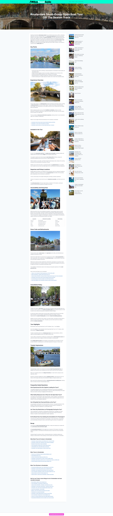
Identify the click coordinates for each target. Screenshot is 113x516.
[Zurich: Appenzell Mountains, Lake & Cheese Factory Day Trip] (71, 108)
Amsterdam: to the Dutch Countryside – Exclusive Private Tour (42, 486)
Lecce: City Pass (78, 93)
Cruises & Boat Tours (50, 19)
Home (76, 1)
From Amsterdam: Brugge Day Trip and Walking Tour (40, 494)
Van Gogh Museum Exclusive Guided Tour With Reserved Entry (42, 278)
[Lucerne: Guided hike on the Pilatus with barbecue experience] (71, 140)
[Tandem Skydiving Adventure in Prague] (71, 69)
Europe (56, 19)
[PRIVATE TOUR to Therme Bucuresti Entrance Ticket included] (71, 147)
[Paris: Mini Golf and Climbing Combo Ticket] (71, 173)
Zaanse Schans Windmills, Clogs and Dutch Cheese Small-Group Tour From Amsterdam (47, 275)
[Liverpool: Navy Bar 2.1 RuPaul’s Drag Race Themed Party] (71, 43)
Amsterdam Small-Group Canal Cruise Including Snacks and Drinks (43, 122)
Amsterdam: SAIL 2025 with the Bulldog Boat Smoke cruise (41, 487)
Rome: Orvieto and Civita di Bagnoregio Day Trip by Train (79, 114)
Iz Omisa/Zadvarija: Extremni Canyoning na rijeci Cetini (79, 75)
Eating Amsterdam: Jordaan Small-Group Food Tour (40, 274)
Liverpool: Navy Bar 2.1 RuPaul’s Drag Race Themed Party (79, 42)
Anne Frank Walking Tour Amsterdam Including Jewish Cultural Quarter (44, 280)
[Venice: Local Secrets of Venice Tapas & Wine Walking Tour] (71, 49)
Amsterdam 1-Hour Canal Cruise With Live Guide (40, 123)
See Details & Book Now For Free (56, 514)
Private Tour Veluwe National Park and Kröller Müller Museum (42, 496)
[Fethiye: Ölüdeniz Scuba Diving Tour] (71, 127)
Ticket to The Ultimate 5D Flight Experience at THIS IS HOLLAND (42, 273)
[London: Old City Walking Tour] (71, 121)
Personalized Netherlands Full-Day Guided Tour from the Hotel (42, 497)
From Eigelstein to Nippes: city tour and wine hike (78, 166)
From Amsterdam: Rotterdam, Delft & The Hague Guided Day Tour (43, 471)
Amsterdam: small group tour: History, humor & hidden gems (42, 458)
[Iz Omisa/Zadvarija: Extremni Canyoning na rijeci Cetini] (71, 75)
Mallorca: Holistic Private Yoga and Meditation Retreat (79, 88)
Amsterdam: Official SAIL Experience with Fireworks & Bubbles (42, 442)
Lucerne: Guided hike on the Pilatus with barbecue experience (79, 140)
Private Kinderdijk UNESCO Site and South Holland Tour (41, 461)
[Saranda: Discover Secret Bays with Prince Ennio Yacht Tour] (71, 36)
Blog (70, 1)
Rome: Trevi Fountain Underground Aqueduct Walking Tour (79, 101)
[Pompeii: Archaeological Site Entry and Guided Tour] (71, 186)
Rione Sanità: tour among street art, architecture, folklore (79, 55)
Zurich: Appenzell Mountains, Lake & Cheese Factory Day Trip (79, 108)
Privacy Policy (80, 1)
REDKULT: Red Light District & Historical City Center (40, 490)
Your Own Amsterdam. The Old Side (37, 489)
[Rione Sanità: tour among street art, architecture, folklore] (71, 56)
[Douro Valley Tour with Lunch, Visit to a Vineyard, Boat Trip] (71, 192)
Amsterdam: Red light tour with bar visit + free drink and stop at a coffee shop (45, 459)
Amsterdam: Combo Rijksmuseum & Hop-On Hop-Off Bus (41, 493)
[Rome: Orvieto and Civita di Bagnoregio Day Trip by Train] (71, 114)
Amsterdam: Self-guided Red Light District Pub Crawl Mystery (42, 470)
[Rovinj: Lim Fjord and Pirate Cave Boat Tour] (71, 134)
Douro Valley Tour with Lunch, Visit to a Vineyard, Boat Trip (79, 192)
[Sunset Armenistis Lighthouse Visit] (71, 160)
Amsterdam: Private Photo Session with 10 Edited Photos (41, 468)
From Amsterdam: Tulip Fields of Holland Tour (39, 483)
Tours (69, 19)
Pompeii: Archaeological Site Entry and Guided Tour (79, 186)
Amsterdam (45, 19)
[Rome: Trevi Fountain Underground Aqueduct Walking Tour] (71, 101)
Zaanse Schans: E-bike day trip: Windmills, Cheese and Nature (42, 474)
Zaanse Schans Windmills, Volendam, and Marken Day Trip (41, 484)
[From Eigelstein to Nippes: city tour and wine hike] (71, 166)
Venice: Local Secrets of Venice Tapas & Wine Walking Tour (79, 49)
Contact (73, 1)
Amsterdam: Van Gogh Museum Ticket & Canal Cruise (41, 448)
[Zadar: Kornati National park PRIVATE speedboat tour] (71, 179)
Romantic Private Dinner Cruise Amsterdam (39, 443)
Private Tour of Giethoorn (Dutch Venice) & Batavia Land (41, 454)
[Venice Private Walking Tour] (71, 62)
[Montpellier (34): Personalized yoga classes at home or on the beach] (71, 153)
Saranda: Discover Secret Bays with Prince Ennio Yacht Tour (79, 36)
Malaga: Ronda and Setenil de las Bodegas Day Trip (79, 81)
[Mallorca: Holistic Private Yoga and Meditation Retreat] (71, 88)
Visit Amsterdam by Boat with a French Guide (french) (41, 445)
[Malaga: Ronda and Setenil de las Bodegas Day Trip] (71, 82)
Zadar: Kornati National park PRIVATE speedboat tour (79, 179)
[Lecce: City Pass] (71, 95)
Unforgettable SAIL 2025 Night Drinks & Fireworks (40, 446)
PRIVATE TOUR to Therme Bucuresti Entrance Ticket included (79, 146)
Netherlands (60, 19)
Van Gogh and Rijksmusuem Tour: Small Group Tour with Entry (42, 467)
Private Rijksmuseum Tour (36, 455)
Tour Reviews (65, 19)
